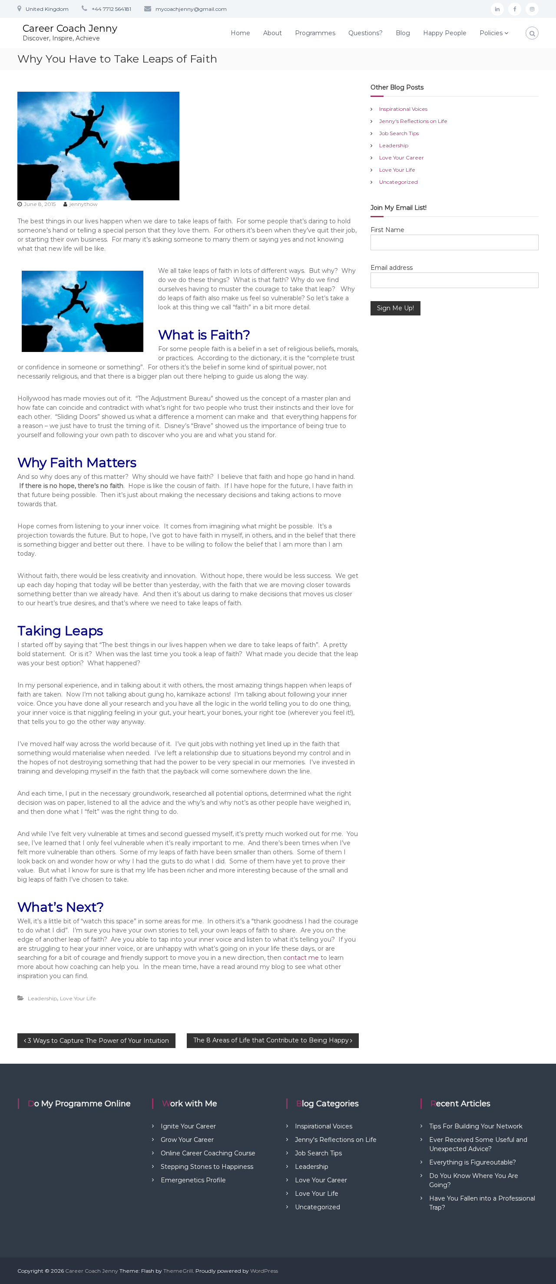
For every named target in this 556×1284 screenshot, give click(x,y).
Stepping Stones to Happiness (207, 1167)
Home (240, 33)
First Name (387, 230)
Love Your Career (401, 157)
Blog (403, 33)
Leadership (42, 998)
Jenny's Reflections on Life (413, 121)
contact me (301, 958)
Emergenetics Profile (193, 1180)
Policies (491, 33)
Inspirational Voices (403, 109)
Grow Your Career (187, 1140)
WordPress (264, 1270)
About (272, 33)
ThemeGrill (178, 1270)
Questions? (365, 33)
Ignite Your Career (188, 1126)
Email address (392, 268)
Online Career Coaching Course (208, 1153)
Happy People (445, 33)
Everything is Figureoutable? (472, 1162)
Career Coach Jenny (70, 28)
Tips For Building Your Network (476, 1126)
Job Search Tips (399, 133)
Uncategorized (398, 182)
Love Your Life (78, 998)
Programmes (315, 33)
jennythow (84, 204)
